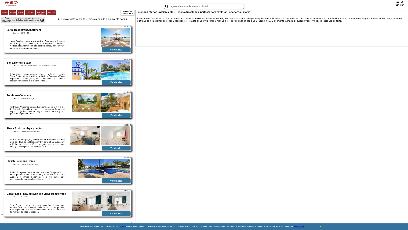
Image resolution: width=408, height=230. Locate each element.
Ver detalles (116, 49)
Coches (30, 12)
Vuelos (20, 12)
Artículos (51, 12)
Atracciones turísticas (41, 13)
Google (123, 226)
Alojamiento (13, 12)
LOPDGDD (299, 226)
